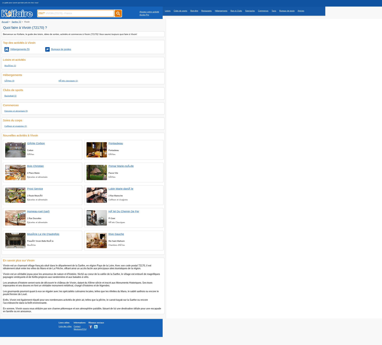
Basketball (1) (10, 96)
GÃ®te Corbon (36, 143)
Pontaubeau (115, 143)
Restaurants (206, 11)
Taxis (274, 11)
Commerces (263, 11)
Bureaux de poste (287, 11)
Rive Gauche (116, 234)
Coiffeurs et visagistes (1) (15, 126)
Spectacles (250, 11)
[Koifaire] (17, 16)
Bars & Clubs (236, 11)
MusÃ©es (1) (10, 66)
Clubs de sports (180, 11)
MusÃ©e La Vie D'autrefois (43, 234)
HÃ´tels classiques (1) (68, 81)
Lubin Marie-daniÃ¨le (120, 188)
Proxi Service (35, 188)
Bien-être (194, 11)
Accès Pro (144, 15)
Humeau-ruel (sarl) (38, 211)
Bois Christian (35, 166)
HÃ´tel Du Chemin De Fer (123, 211)
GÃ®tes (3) (9, 81)
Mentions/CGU (80, 329)
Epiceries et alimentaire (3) (16, 111)
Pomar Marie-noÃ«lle (121, 166)
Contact (77, 326)
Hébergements (221, 11)
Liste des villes (65, 326)
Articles (301, 11)
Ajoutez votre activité (149, 12)
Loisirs (168, 11)
